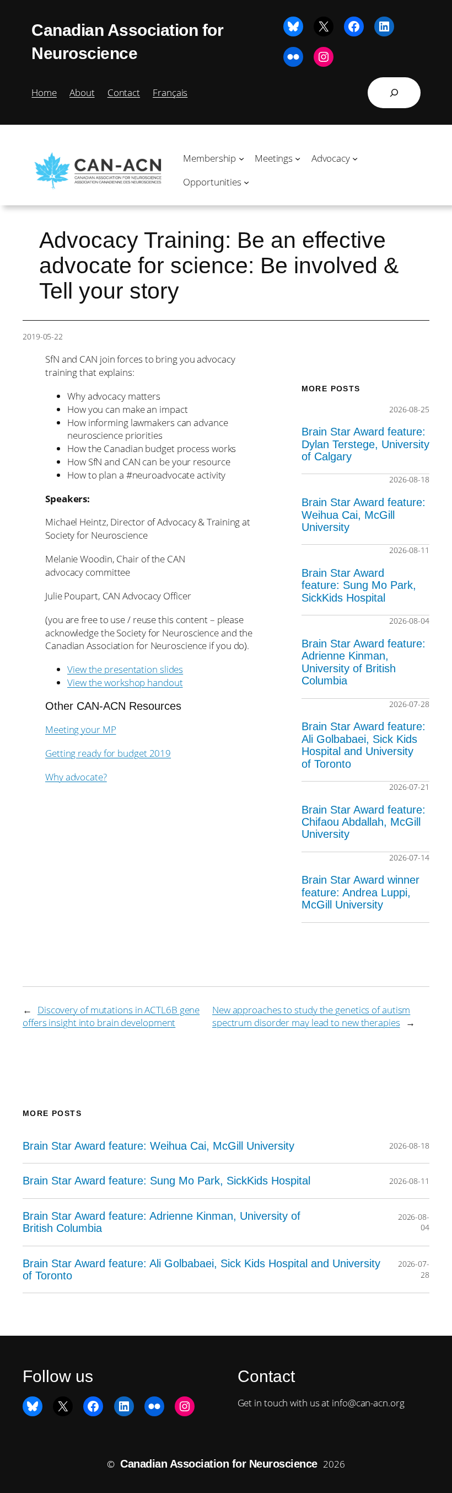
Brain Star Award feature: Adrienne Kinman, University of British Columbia (364, 662)
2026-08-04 (409, 620)
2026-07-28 (409, 704)
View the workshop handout (125, 682)
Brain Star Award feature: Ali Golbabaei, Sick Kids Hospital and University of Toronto (364, 744)
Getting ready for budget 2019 (108, 753)
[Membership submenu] (241, 158)
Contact (123, 92)
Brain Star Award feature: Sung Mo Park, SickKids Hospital (359, 585)
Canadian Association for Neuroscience (219, 1464)
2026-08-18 (409, 479)
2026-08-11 (409, 550)
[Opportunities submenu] (246, 182)
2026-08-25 (409, 409)
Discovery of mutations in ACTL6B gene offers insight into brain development (111, 1016)
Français (170, 92)
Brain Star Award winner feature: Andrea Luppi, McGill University (360, 892)
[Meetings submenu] (297, 158)
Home (44, 92)
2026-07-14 (409, 857)
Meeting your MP (80, 729)
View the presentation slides (125, 669)
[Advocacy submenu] (355, 158)
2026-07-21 (409, 787)
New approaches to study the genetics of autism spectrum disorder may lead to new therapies (311, 1016)
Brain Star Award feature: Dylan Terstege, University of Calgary (365, 444)
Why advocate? (76, 777)
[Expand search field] (394, 92)
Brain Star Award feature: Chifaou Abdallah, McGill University (364, 822)
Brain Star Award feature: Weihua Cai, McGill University (364, 514)
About (82, 92)
